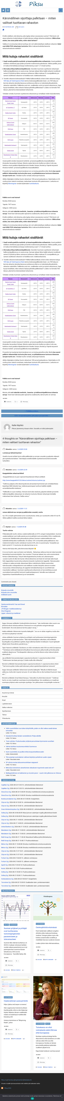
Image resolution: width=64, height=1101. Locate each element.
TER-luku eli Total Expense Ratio (13, 81)
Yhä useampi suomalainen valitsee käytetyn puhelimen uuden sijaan (29, 757)
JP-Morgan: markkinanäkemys (11, 609)
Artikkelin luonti (6, 595)
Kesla (3, 868)
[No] (62, 1097)
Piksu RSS (7, 1088)
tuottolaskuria (34, 183)
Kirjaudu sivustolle (7, 590)
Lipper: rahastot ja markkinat (10, 613)
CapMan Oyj (5, 785)
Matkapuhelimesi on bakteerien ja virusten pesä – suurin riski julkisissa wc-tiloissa (33, 773)
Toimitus (11, 1080)
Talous (4, 715)
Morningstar (12, 183)
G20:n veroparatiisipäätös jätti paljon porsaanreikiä (31, 416)
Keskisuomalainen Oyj (8, 799)
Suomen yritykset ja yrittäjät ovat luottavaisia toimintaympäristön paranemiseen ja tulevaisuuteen (15, 934)
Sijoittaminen (6, 711)
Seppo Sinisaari (49, 959)
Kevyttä (4, 696)
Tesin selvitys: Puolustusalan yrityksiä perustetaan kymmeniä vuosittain (30, 741)
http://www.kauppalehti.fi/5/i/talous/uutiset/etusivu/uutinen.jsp (24, 480)
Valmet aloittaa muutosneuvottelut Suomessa (21, 746)
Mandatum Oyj (6, 830)
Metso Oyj (4, 844)
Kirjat (4, 700)
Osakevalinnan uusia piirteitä (16, 1001)
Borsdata (4, 606)
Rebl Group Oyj (6, 837)
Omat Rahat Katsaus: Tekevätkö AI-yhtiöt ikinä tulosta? (33, 678)
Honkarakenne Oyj (7, 879)
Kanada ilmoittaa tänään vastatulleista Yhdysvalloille (23, 736)
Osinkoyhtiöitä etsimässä (27, 623)
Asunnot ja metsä (8, 693)
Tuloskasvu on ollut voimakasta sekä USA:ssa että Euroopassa (40, 648)
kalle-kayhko (21, 27)
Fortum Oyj (5, 858)
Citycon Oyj (5, 802)
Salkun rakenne (7, 707)
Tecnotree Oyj (6, 882)
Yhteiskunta (6, 718)
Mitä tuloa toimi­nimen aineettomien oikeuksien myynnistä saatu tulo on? (30, 768)
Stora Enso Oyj (6, 792)
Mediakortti (28, 1080)
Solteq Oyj (4, 813)
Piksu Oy (4, 1080)
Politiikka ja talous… (32, 411)
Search (61, 10)
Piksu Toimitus (16, 970)
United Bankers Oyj (7, 827)
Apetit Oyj (4, 865)
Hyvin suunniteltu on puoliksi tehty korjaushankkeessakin (25, 752)
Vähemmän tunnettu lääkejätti (23, 631)
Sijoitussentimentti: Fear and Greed (13, 604)
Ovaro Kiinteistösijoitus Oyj (10, 809)
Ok (32, 1098)
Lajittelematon (7, 704)
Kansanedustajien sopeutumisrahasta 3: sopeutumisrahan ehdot (33, 658)
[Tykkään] (3, 30)
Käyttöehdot (19, 1080)
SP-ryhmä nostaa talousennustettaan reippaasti (22, 762)
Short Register (6, 611)
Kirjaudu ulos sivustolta (9, 592)
